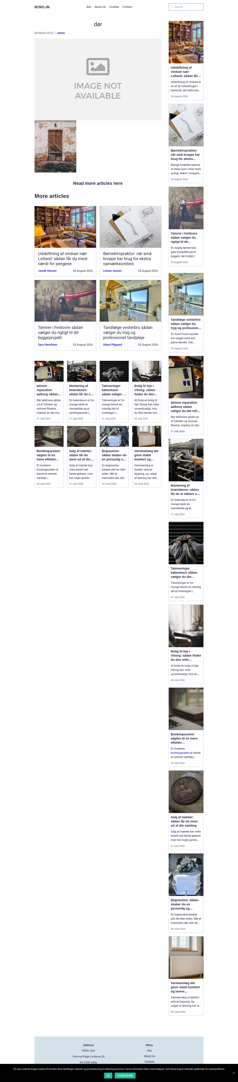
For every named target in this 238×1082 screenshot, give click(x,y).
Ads (88, 7)
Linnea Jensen (112, 270)
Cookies (114, 7)
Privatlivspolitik (125, 1075)
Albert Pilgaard (112, 344)
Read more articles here (98, 183)
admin (61, 33)
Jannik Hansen (47, 270)
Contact (127, 7)
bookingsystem (180, 752)
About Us (100, 7)
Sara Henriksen (47, 344)
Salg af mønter (180, 831)
